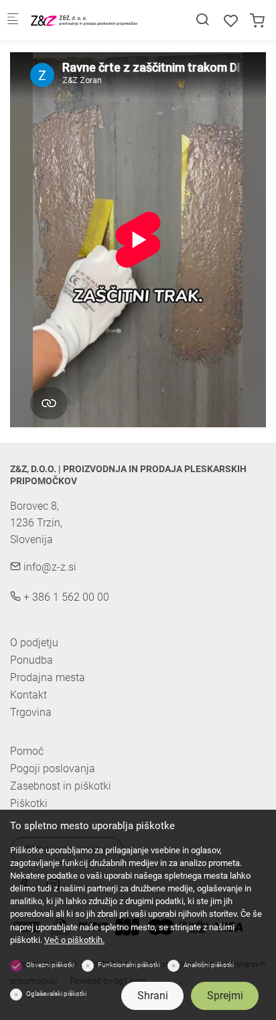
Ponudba (31, 660)
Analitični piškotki (209, 964)
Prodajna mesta (47, 677)
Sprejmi (225, 995)
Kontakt (28, 694)
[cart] (257, 21)
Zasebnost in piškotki (60, 786)
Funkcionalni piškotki (129, 964)
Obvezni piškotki (50, 964)
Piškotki (29, 803)
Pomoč (27, 751)
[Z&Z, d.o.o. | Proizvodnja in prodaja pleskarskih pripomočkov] (84, 19)
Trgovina (31, 712)
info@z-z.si (48, 567)
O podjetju (34, 642)
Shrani (152, 995)
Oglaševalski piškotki (56, 993)
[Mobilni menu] (12, 20)
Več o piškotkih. (74, 940)
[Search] (202, 19)
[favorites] (231, 21)
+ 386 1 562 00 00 (65, 597)
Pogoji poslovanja (52, 768)
